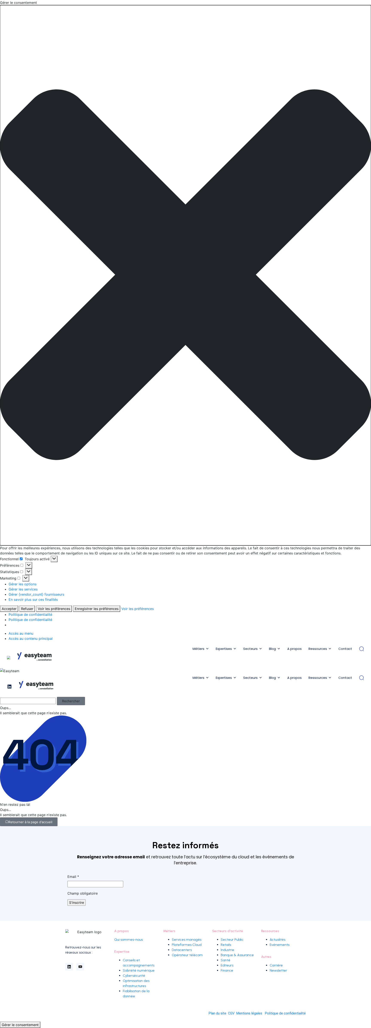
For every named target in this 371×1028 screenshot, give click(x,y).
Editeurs (227, 965)
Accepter (9, 609)
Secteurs (250, 648)
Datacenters (182, 950)
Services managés (186, 939)
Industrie (227, 950)
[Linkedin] (69, 967)
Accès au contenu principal (31, 638)
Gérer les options (22, 584)
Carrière (276, 965)
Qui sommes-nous (128, 939)
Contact (345, 648)
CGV (231, 1013)
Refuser (27, 609)
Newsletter (278, 970)
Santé (225, 960)
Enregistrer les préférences (97, 609)
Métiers (198, 648)
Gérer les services (23, 589)
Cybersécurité (134, 976)
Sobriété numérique (139, 970)
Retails (226, 945)
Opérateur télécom (187, 955)
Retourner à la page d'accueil (30, 822)
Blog (272, 648)
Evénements (279, 945)
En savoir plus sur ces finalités (33, 599)
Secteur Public (232, 939)
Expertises (224, 648)
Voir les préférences (54, 609)
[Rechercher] (362, 649)
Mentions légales (249, 1013)
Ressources (318, 648)
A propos (294, 648)
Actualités (277, 939)
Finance (227, 970)
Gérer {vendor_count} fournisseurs (36, 594)
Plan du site (217, 1013)
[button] (185, 275)
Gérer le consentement (20, 1025)
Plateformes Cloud (187, 945)
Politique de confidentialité (30, 614)
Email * (73, 876)
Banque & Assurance (237, 955)
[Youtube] (80, 967)
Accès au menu (21, 633)
